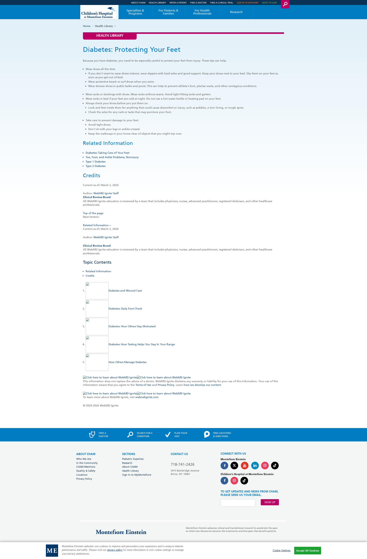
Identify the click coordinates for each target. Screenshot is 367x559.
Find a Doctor (198, 2)
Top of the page (93, 213)
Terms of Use (143, 385)
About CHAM (138, 2)
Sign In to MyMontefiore (136, 474)
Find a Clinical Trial (221, 2)
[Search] (285, 4)
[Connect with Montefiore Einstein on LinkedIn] (255, 465)
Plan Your (180, 434)
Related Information (96, 225)
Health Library (157, 2)
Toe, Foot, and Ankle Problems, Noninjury (112, 157)
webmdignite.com (146, 397)
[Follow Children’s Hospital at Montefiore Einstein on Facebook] (224, 480)
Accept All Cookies (307, 550)
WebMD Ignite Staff (106, 237)
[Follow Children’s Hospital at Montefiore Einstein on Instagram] (234, 480)
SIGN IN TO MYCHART (247, 2)
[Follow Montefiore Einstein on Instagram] (265, 465)
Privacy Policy (166, 385)
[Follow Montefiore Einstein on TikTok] (275, 465)
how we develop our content (202, 385)
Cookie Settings (282, 550)
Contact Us (179, 454)
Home (86, 26)
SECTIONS (128, 454)
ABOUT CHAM (85, 454)
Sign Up (269, 502)
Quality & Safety (85, 470)
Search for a (145, 434)
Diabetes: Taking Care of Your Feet (107, 152)
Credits (90, 275)
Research (236, 12)
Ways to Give (269, 2)
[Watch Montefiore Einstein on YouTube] (244, 465)
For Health (202, 12)
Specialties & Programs (135, 12)
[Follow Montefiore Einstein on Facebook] (224, 465)
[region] (183, 550)
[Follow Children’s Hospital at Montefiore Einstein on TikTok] (244, 480)
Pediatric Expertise (133, 458)
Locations (81, 474)
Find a (103, 434)
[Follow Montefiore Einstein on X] (234, 465)
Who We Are (83, 458)
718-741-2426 (182, 464)
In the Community (87, 462)
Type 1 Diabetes (96, 161)
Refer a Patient (178, 2)
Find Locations (222, 434)
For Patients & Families (168, 12)
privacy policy (115, 550)
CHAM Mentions (85, 466)
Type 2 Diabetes (96, 166)
